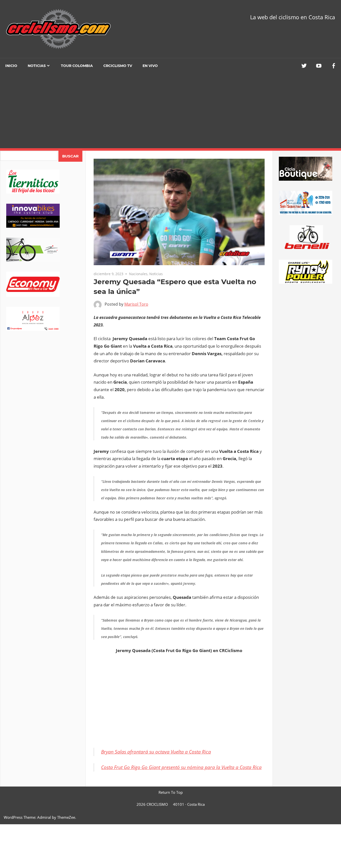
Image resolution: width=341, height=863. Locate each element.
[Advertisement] (170, 111)
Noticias (37, 65)
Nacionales (138, 273)
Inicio (11, 65)
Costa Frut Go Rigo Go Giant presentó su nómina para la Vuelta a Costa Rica (181, 767)
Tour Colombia (77, 65)
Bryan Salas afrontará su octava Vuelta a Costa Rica (156, 752)
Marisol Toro (136, 304)
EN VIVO (150, 65)
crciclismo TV (117, 65)
